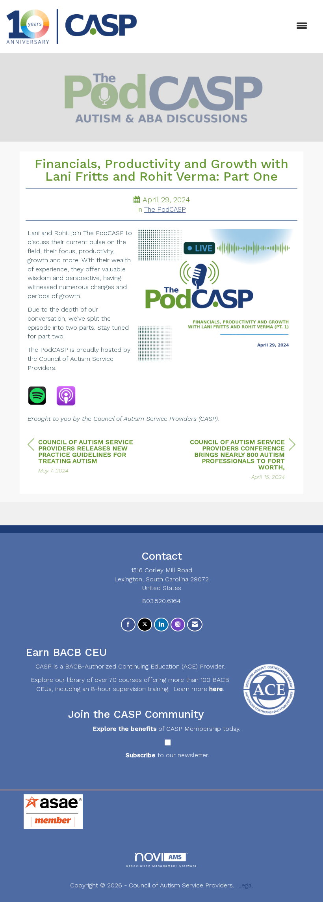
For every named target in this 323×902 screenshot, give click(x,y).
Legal (245, 885)
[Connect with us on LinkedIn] (161, 624)
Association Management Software (161, 865)
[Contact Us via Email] (194, 624)
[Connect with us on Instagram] (178, 624)
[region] (236, 460)
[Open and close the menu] (226, 26)
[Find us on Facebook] (128, 624)
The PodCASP (165, 209)
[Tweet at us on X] (144, 624)
